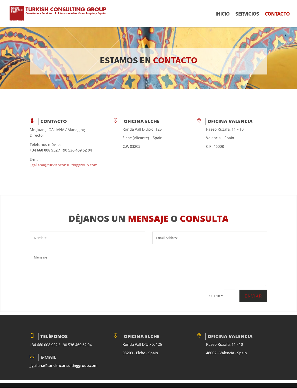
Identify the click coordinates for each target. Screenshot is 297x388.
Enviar (253, 296)
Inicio (222, 14)
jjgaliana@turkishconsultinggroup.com (63, 165)
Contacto (277, 14)
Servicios (247, 14)
